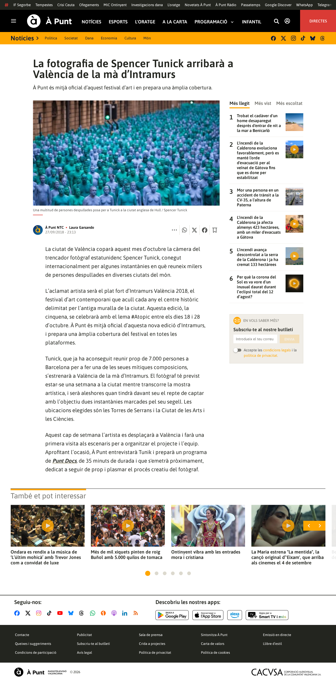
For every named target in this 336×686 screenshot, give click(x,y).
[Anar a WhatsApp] (93, 613)
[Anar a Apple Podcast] (115, 613)
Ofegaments (89, 5)
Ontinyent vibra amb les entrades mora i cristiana (205, 554)
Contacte (22, 635)
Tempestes (44, 5)
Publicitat (84, 635)
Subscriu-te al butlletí (93, 644)
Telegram (325, 5)
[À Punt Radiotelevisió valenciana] (40, 672)
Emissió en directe (277, 635)
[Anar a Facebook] (18, 613)
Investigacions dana (147, 5)
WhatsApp (304, 5)
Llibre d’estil (272, 644)
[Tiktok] (303, 38)
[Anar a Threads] (82, 613)
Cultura (130, 38)
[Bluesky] (312, 38)
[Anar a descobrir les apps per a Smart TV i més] (267, 615)
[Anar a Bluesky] (72, 613)
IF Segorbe (22, 5)
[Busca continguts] (276, 21)
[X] (283, 38)
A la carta (175, 21)
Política (51, 38)
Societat (71, 38)
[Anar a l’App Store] (208, 615)
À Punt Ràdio (225, 5)
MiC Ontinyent (115, 5)
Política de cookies (215, 652)
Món (147, 38)
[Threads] (322, 38)
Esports (118, 21)
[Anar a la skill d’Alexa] (234, 615)
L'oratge (174, 5)
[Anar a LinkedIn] (125, 613)
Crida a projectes (152, 644)
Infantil (251, 21)
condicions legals (277, 350)
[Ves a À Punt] (49, 21)
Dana (89, 38)
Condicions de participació (35, 652)
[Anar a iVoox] (104, 613)
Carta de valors (212, 644)
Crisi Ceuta (66, 5)
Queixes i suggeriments (33, 644)
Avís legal (84, 652)
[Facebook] (273, 38)
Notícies (91, 21)
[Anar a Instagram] (39, 613)
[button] (147, 573)
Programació (211, 21)
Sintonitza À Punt (214, 635)
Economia (109, 38)
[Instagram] (293, 38)
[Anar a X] (28, 613)
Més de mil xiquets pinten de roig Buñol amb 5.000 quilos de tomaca (126, 554)
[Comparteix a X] (194, 230)
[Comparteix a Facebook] (205, 230)
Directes (318, 21)
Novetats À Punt (198, 5)
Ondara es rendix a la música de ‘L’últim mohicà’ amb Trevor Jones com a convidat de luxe (46, 557)
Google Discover (278, 5)
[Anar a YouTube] (61, 613)
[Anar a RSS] (137, 613)
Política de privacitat (155, 652)
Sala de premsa (151, 635)
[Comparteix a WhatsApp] (184, 230)
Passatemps (250, 5)
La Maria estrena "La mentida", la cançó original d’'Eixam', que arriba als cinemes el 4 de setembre (287, 557)
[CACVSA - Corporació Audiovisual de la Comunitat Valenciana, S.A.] (286, 672)
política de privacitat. (261, 355)
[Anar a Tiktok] (50, 613)
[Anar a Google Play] (172, 615)
